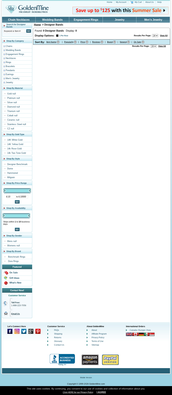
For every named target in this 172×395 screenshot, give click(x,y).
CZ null (10, 128)
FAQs (56, 330)
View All (163, 35)
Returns (57, 337)
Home (109, 2)
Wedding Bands (52, 19)
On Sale (13, 272)
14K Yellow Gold (15, 144)
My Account (121, 2)
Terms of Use (97, 341)
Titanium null (13, 111)
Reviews (96, 42)
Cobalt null (12, 115)
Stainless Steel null (16, 124)
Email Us (15, 314)
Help (159, 2)
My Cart (138, 2)
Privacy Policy (98, 337)
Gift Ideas (14, 278)
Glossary (58, 341)
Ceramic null (13, 120)
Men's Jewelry (153, 19)
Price (82, 42)
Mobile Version (86, 378)
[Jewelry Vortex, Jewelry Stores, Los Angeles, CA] (62, 360)
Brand (110, 42)
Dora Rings (13, 261)
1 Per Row (63, 36)
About (94, 330)
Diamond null (13, 107)
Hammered (12, 173)
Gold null (11, 93)
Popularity (68, 42)
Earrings (10, 74)
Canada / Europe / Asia (140, 330)
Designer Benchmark (17, 164)
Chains (9, 46)
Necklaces (11, 58)
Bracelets (10, 66)
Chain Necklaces (19, 19)
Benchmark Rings (16, 257)
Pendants (10, 70)
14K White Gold (15, 140)
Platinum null (13, 98)
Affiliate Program (99, 334)
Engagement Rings (86, 19)
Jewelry (119, 19)
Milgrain (11, 177)
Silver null (12, 102)
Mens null (12, 241)
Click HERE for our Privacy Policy (78, 392)
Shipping (58, 334)
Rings (8, 62)
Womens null (13, 245)
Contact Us (59, 345)
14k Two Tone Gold (16, 153)
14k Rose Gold (14, 148)
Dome (10, 168)
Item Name (51, 42)
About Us (149, 2)
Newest (123, 42)
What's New (15, 282)
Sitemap (95, 345)
